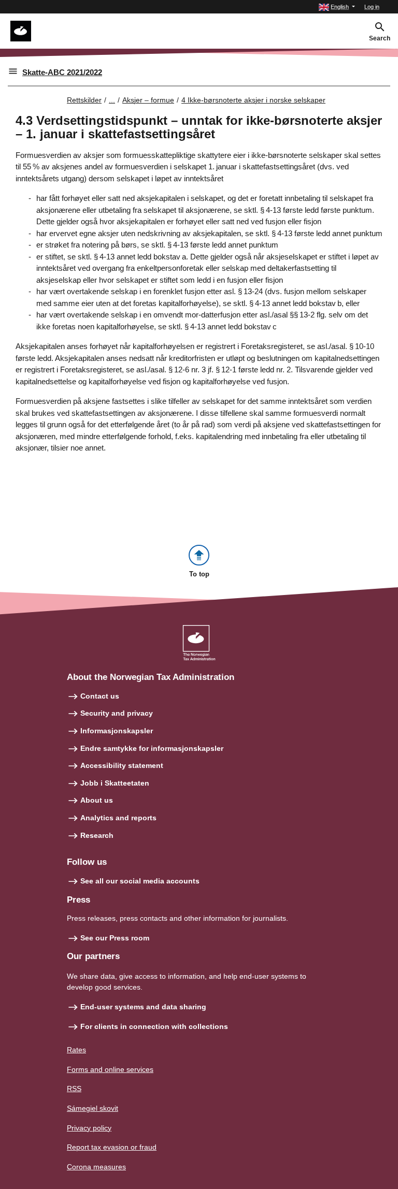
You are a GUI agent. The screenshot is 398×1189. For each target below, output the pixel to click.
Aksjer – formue (148, 100)
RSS (74, 1088)
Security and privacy (116, 713)
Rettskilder (84, 100)
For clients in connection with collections (154, 1026)
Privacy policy (89, 1128)
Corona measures (96, 1167)
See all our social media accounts (140, 881)
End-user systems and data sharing (143, 1007)
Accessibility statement (121, 765)
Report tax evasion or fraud (112, 1147)
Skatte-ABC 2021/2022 (62, 72)
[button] (337, 7)
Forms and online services (110, 1069)
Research (96, 835)
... (112, 100)
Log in (371, 7)
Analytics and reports (118, 818)
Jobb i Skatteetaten (114, 783)
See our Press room (114, 938)
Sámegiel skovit (92, 1108)
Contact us (99, 696)
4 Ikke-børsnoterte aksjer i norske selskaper (253, 100)
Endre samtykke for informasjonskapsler (151, 748)
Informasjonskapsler (116, 731)
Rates (76, 1050)
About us (96, 800)
